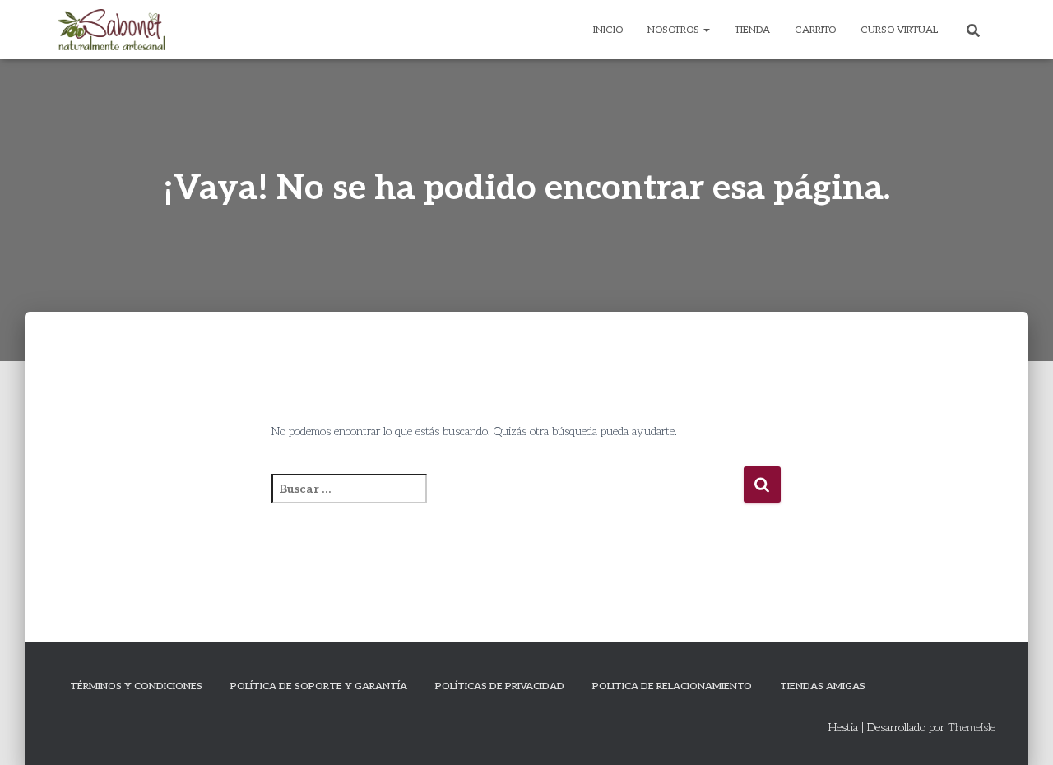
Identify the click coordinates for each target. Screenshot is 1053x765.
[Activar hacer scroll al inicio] (1020, 732)
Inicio (608, 30)
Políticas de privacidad (499, 686)
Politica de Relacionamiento (672, 686)
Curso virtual (899, 30)
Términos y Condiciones (136, 686)
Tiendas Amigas (822, 686)
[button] (706, 30)
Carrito (815, 30)
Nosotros (674, 30)
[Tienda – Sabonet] (111, 29)
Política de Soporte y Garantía (318, 686)
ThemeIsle (971, 728)
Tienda (752, 30)
